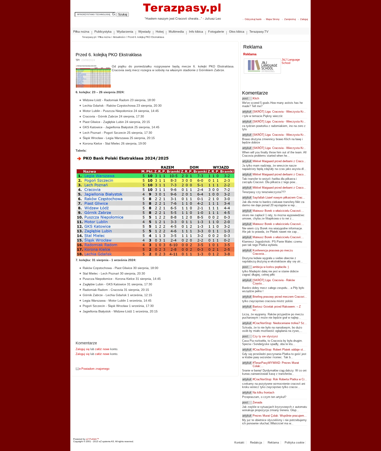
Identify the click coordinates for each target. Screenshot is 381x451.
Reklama (249, 54)
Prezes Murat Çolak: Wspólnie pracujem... (280, 415)
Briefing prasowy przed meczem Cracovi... (280, 296)
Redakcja (256, 442)
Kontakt (239, 442)
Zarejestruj (290, 19)
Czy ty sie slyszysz (265, 336)
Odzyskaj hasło (253, 19)
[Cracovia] (181, 15)
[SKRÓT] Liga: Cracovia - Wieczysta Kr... (279, 111)
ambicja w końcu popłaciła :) (271, 267)
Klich (256, 98)
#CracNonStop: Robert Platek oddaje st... (279, 349)
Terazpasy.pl (89, 37)
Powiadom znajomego (95, 368)
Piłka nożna (104, 37)
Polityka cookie (294, 442)
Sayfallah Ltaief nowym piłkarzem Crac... (279, 197)
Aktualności (119, 37)
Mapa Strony (273, 19)
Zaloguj (304, 19)
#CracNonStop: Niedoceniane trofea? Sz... (280, 323)
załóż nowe (102, 349)
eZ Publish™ (92, 439)
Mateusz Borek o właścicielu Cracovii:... (278, 210)
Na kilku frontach (263, 392)
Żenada (257, 402)
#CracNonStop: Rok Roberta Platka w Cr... (280, 379)
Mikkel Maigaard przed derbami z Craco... (279, 161)
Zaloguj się (83, 349)
